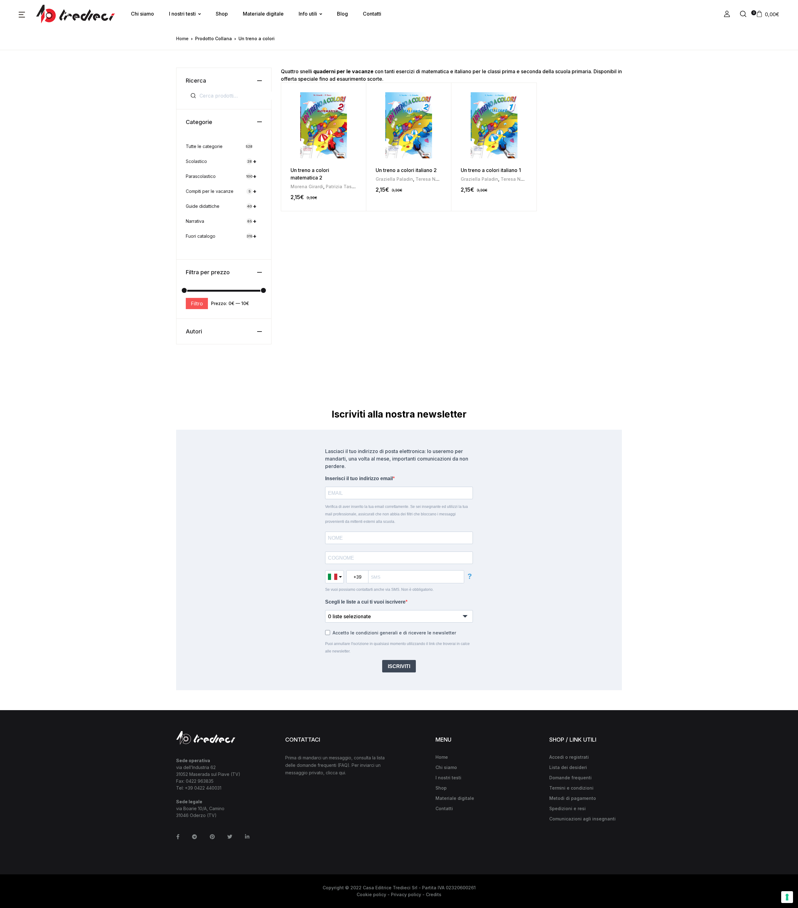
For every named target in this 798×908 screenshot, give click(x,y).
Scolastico (221, 161)
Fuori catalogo (221, 236)
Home (182, 38)
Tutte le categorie (219, 146)
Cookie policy (371, 894)
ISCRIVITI (399, 666)
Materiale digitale (263, 14)
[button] (22, 14)
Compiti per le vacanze (221, 191)
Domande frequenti (570, 777)
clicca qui (335, 772)
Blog (342, 14)
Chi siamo (142, 14)
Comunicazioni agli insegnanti (582, 818)
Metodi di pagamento (572, 798)
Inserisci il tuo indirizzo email (359, 478)
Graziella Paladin (394, 179)
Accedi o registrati (569, 757)
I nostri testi (182, 14)
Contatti (372, 14)
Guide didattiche (221, 206)
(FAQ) (343, 765)
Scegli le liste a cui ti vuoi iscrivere (365, 602)
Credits (433, 894)
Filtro (197, 303)
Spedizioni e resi (567, 808)
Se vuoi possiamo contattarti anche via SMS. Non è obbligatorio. (379, 589)
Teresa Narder (431, 179)
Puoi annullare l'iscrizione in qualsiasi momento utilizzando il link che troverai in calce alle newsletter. (397, 647)
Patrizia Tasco (341, 186)
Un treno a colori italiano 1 (491, 170)
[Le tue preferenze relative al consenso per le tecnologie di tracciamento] (787, 897)
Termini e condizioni (571, 788)
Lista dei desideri (568, 767)
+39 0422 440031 (203, 788)
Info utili (308, 14)
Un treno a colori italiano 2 (406, 170)
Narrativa (221, 221)
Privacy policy (406, 894)
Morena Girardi (307, 186)
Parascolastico (221, 176)
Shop (222, 14)
